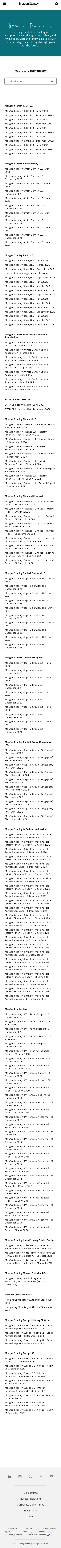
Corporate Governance (30, 1504)
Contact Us (12, 1529)
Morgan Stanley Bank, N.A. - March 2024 (27, 303)
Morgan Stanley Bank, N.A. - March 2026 (27, 265)
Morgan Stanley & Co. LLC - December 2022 (29, 141)
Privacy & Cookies (15, 1535)
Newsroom (30, 1510)
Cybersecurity (27, 1532)
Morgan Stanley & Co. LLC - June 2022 (26, 145)
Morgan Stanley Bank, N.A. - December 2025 (29, 269)
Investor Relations (30, 1498)
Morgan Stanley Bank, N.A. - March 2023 (27, 320)
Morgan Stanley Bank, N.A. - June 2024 (26, 299)
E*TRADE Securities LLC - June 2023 (25, 405)
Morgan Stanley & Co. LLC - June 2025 (26, 119)
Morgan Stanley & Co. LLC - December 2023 (29, 132)
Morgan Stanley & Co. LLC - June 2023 (26, 136)
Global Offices (29, 1529)
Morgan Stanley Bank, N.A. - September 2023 (30, 311)
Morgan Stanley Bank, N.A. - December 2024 (29, 290)
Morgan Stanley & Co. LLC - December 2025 (29, 115)
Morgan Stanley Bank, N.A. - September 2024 (30, 294)
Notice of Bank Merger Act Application (26, 273)
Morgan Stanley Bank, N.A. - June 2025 (26, 282)
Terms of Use (44, 1532)
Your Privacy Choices (37, 1535)
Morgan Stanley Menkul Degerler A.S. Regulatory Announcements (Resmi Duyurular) (25, 1281)
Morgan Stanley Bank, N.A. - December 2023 (29, 307)
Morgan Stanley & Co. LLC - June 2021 (26, 153)
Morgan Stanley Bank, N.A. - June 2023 (26, 316)
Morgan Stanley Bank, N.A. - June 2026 (26, 260)
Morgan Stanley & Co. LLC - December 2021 (29, 149)
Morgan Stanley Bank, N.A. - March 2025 (27, 286)
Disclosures (31, 1492)
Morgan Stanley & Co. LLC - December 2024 (29, 123)
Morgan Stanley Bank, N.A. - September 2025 (30, 277)
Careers (30, 1516)
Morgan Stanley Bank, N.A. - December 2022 (29, 324)
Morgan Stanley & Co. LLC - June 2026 (26, 111)
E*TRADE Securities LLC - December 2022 (28, 409)
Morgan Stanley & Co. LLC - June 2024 (26, 128)
